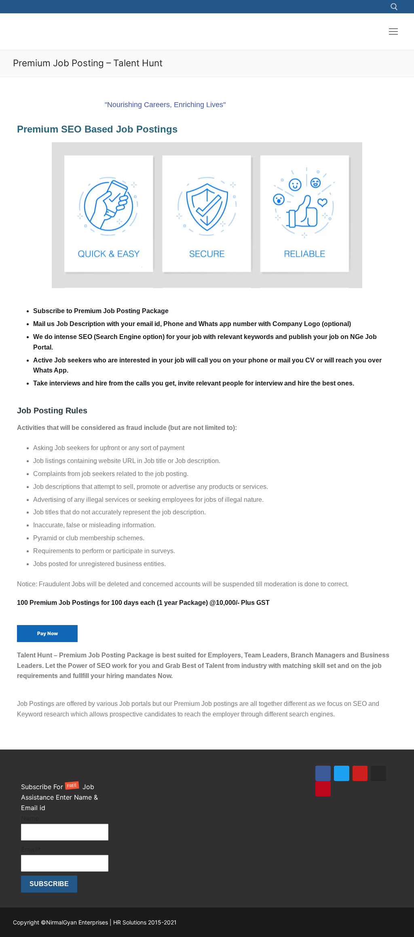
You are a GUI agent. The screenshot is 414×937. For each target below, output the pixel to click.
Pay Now (47, 633)
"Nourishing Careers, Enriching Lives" (165, 105)
